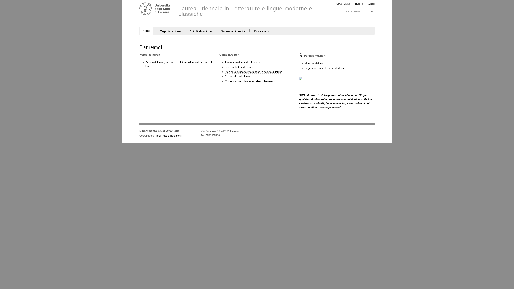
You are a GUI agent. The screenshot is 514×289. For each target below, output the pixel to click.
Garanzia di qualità (233, 31)
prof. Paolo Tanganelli (169, 135)
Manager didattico (315, 63)
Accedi (371, 4)
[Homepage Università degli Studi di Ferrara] (154, 9)
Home (146, 30)
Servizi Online (343, 4)
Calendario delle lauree (238, 76)
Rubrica (359, 4)
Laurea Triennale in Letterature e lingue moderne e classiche (245, 11)
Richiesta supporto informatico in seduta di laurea (253, 71)
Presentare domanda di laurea (242, 62)
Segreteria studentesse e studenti (324, 68)
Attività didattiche (201, 31)
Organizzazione (170, 31)
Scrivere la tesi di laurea (239, 67)
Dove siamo (262, 31)
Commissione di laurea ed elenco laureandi (250, 81)
